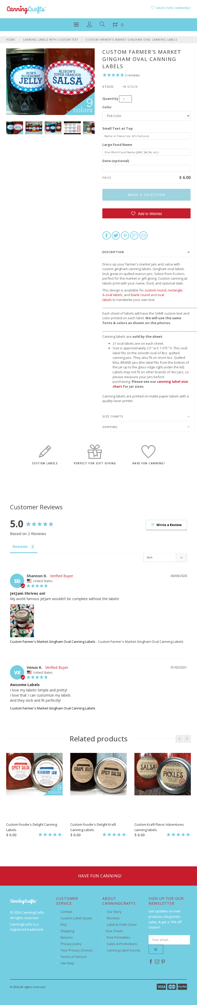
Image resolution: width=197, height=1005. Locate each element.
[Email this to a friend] (143, 235)
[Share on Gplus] (134, 235)
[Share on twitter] (116, 235)
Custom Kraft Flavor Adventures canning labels (159, 827)
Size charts (112, 416)
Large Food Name (117, 144)
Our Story (114, 911)
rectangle (175, 290)
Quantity (110, 98)
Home (10, 39)
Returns (67, 937)
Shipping (109, 427)
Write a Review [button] (169, 524)
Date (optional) (115, 160)
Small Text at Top (117, 128)
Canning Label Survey (124, 950)
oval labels (113, 294)
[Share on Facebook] (106, 235)
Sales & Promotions (122, 943)
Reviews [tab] (20, 546)
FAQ (64, 924)
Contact (66, 911)
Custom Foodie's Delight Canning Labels (31, 827)
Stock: (108, 86)
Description (113, 252)
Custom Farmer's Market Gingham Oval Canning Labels (131, 39)
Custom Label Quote (76, 918)
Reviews (113, 918)
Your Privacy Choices (77, 950)
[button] (146, 213)
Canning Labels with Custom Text (50, 39)
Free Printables (118, 937)
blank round (140, 294)
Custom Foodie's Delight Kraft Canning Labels (93, 827)
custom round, (156, 290)
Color (107, 107)
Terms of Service (74, 956)
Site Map (67, 963)
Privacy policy (71, 943)
